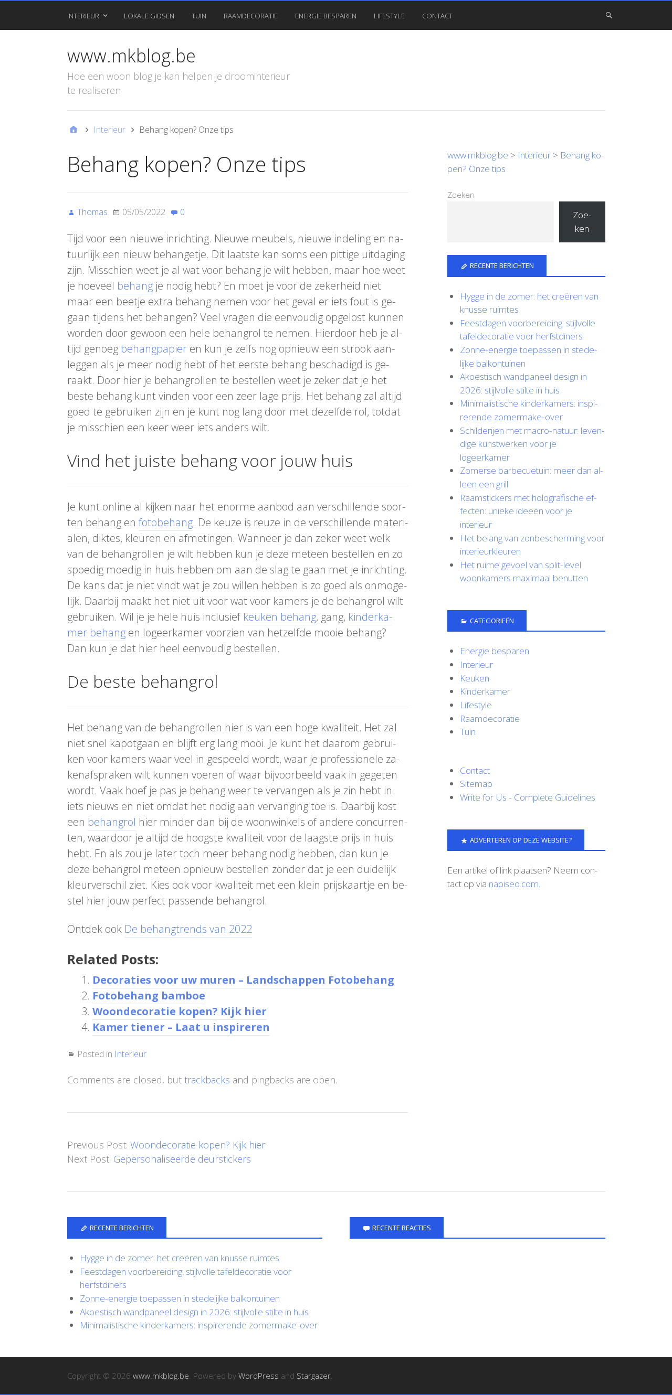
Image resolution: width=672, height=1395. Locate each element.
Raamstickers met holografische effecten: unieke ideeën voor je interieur (528, 511)
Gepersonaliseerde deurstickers (182, 1159)
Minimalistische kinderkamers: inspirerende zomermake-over (199, 1325)
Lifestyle (389, 15)
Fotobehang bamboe (148, 995)
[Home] (73, 129)
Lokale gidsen (149, 15)
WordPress (258, 1375)
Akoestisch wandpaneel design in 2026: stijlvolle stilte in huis (194, 1312)
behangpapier (154, 349)
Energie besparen (325, 15)
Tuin (199, 15)
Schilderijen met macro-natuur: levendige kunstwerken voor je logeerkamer (532, 443)
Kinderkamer (485, 691)
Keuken (474, 678)
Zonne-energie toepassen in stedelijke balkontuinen (180, 1298)
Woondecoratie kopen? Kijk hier (179, 1011)
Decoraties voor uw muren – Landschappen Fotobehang (243, 980)
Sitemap (476, 784)
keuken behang (279, 617)
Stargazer (314, 1375)
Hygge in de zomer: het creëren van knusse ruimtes (179, 1258)
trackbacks (207, 1079)
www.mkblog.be (131, 56)
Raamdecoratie (251, 15)
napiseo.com (514, 884)
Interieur (83, 15)
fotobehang (166, 522)
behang (135, 286)
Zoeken (461, 194)
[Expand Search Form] (609, 15)
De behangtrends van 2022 (188, 929)
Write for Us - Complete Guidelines (527, 797)
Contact (437, 15)
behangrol (112, 822)
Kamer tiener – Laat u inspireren (181, 1027)
